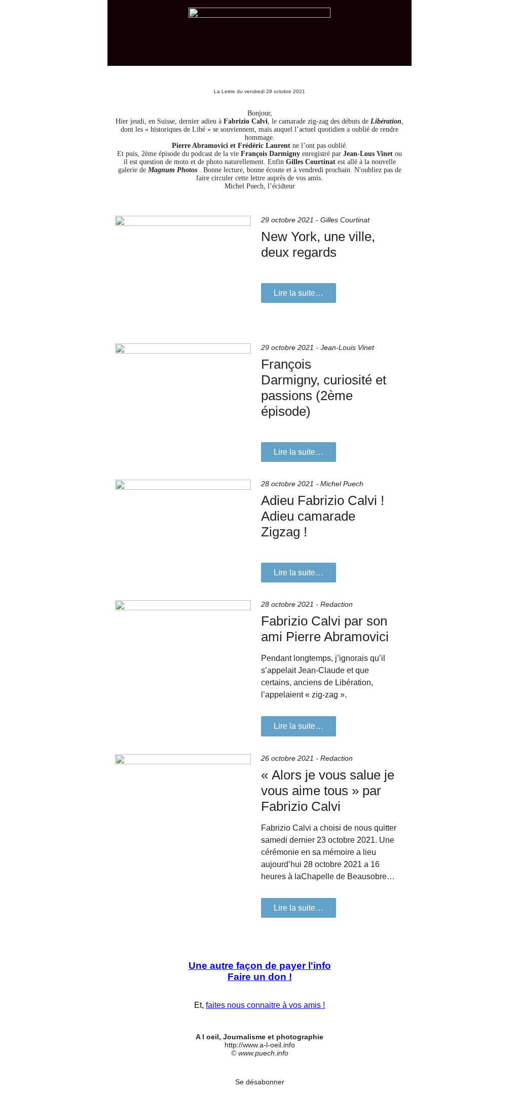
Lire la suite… (298, 293)
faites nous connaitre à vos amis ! (265, 1005)
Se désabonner (259, 1082)
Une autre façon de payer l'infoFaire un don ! (260, 971)
